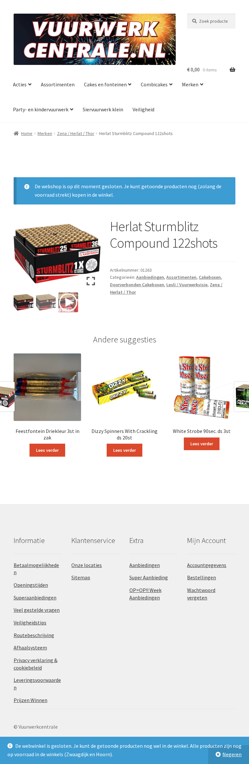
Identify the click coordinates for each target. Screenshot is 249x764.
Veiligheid (143, 109)
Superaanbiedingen (35, 597)
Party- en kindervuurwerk (40, 109)
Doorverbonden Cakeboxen (137, 285)
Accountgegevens (206, 565)
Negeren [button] (232, 754)
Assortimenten (58, 84)
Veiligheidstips (30, 622)
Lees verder (47, 450)
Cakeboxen (210, 277)
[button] (90, 256)
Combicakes (154, 84)
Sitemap (80, 577)
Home (26, 133)
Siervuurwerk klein (103, 109)
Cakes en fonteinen (105, 84)
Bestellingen (201, 577)
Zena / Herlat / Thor (75, 133)
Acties (20, 84)
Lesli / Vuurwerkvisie (187, 285)
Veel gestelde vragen (37, 610)
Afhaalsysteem (30, 647)
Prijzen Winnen (30, 700)
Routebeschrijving (34, 635)
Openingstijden (31, 585)
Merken (190, 84)
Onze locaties (86, 565)
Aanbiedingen (150, 277)
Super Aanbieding (148, 577)
